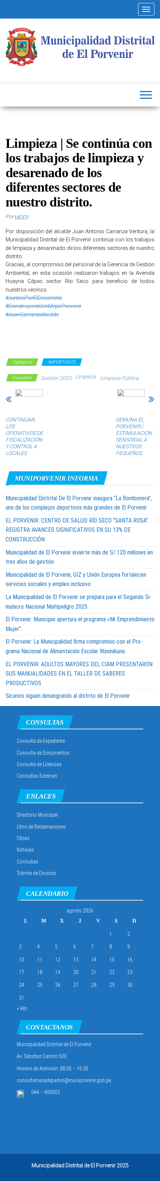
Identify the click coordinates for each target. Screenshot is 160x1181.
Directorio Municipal (37, 815)
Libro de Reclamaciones (41, 827)
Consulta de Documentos (43, 753)
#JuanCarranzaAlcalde (32, 315)
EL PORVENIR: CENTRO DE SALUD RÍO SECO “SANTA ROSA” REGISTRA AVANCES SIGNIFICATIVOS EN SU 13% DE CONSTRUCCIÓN (77, 530)
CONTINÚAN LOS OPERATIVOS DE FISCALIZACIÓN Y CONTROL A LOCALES (24, 436)
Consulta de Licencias (39, 764)
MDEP (22, 218)
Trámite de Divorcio (36, 873)
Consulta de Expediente (41, 741)
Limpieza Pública (119, 378)
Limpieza (86, 377)
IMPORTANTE (62, 362)
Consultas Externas (37, 776)
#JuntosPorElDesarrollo (34, 298)
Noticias (25, 850)
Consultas (27, 862)
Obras (23, 838)
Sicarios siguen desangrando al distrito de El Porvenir (68, 695)
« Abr (22, 1008)
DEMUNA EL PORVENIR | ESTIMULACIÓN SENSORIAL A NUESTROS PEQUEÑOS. (134, 436)
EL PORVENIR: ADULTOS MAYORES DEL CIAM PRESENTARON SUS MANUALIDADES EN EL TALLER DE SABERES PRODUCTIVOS (79, 674)
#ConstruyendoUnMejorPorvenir (43, 306)
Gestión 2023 (56, 378)
